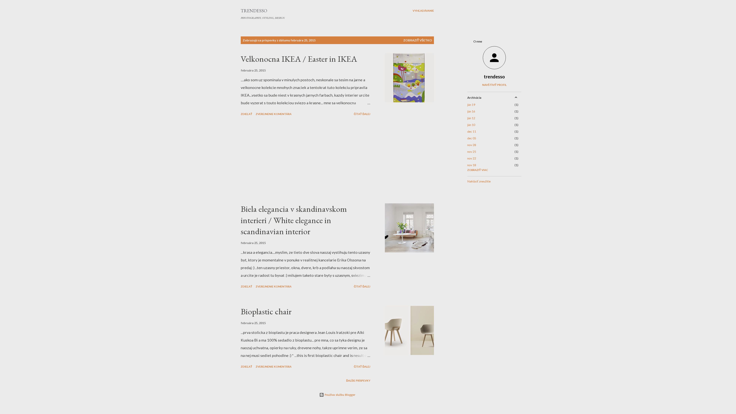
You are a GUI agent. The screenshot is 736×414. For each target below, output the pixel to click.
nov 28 (471, 145)
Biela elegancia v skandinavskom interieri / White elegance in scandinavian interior (294, 220)
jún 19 (471, 104)
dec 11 (471, 131)
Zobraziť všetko (417, 40)
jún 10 (471, 125)
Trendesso (254, 11)
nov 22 (471, 158)
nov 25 (471, 151)
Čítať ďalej (362, 114)
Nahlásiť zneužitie (479, 181)
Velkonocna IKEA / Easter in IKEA (299, 58)
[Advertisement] (305, 160)
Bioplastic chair (266, 311)
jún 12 (471, 118)
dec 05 (471, 138)
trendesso (494, 76)
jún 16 (471, 111)
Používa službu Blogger (339, 395)
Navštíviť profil (494, 84)
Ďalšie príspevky (358, 380)
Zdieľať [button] (246, 114)
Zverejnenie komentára (274, 114)
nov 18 (471, 165)
